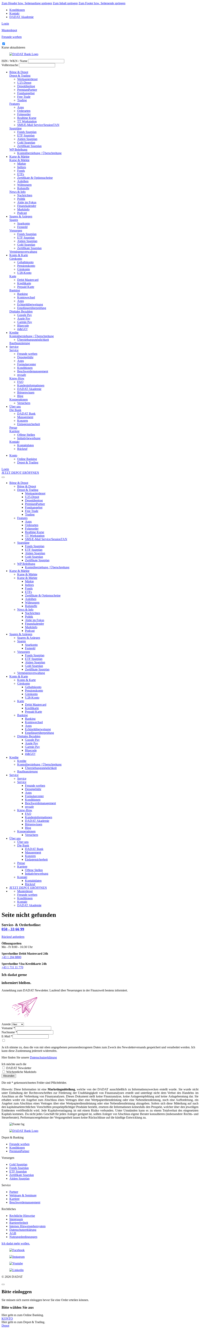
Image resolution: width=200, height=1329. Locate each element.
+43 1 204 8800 (11, 957)
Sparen (13, 220)
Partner (13, 1191)
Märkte (21, 163)
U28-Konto (24, 272)
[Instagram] (100, 1257)
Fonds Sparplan (27, 132)
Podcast (22, 213)
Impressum (16, 1219)
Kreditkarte (24, 283)
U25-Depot (24, 82)
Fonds (21, 170)
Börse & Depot (18, 72)
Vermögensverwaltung (23, 251)
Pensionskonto (26, 265)
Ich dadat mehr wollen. (16, 1243)
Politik (21, 198)
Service (14, 346)
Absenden (8, 1075)
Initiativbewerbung (28, 438)
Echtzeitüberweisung (30, 304)
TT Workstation (27, 121)
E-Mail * (7, 1036)
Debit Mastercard (27, 279)
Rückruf (22, 448)
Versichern (23, 403)
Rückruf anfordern (13, 936)
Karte (12, 276)
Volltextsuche (10, 65)
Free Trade (23, 96)
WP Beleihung (18, 149)
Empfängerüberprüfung (31, 308)
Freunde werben (27, 353)
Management (25, 417)
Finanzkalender (26, 206)
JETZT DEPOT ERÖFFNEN (20, 472)
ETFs (20, 174)
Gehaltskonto (25, 262)
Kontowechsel (26, 297)
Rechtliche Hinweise (22, 1215)
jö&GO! (22, 329)
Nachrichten (24, 195)
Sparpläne (15, 128)
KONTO (7, 1318)
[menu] (3, 477)
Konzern (22, 420)
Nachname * (9, 1032)
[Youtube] (100, 1263)
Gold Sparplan (26, 142)
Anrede (6, 1024)
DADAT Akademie (21, 17)
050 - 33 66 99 (13, 929)
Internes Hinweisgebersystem (27, 1226)
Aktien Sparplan (27, 139)
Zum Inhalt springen (65, 3)
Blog (20, 396)
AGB (12, 1233)
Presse (13, 427)
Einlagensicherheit (28, 424)
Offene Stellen (26, 434)
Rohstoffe (23, 188)
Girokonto (15, 258)
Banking (14, 290)
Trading (22, 100)
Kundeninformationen (30, 385)
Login (5, 23)
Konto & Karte (18, 255)
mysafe (21, 375)
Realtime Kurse (26, 118)
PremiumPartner (27, 89)
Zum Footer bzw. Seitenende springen (102, 3)
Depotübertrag (26, 86)
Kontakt (14, 13)
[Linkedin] (100, 1270)
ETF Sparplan (26, 135)
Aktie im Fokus (26, 202)
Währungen (24, 184)
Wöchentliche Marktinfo (20, 1072)
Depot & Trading (19, 75)
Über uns (15, 406)
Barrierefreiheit (18, 1222)
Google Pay (24, 315)
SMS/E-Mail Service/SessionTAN (38, 125)
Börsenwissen (25, 392)
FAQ (20, 382)
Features (14, 103)
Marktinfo (23, 209)
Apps (20, 107)
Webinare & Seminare (23, 1195)
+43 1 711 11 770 (12, 967)
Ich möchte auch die (14, 1064)
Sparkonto (23, 223)
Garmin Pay (24, 322)
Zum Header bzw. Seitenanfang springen (27, 3)
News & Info (17, 191)
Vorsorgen (15, 230)
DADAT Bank (26, 413)
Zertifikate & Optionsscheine (35, 177)
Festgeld (22, 227)
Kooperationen (18, 399)
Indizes (21, 167)
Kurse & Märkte (19, 156)
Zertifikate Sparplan (29, 146)
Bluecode (23, 325)
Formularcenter (26, 364)
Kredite (14, 332)
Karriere (14, 431)
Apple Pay (23, 318)
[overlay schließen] (3, 1284)
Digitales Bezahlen (21, 311)
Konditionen (17, 10)
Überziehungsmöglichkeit (33, 339)
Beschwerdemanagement (32, 371)
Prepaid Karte (25, 286)
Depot (5, 1325)
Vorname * (8, 1028)
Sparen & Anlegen (20, 216)
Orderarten (23, 110)
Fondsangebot (26, 93)
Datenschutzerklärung (43, 1057)
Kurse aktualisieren (13, 47)
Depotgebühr (25, 357)
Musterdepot (25, 891)
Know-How (16, 378)
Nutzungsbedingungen (23, 1236)
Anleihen (23, 181)
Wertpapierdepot (27, 79)
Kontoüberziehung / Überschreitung (39, 153)
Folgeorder (24, 114)
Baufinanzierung (19, 343)
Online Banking (27, 459)
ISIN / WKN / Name (14, 61)
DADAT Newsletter (18, 1068)
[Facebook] (100, 1250)
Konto (13, 455)
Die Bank (15, 410)
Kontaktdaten (25, 445)
